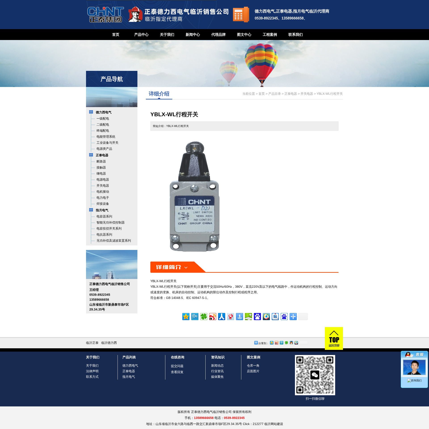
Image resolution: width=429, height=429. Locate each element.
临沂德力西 (109, 342)
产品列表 (129, 357)
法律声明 (92, 371)
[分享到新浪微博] (212, 316)
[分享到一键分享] (239, 316)
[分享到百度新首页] (284, 316)
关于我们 (167, 34)
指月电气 (128, 376)
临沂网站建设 (273, 424)
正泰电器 (290, 93)
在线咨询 (177, 357)
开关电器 (307, 93)
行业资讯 (217, 371)
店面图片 (253, 371)
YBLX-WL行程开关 (330, 93)
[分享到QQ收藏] (266, 316)
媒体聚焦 (217, 376)
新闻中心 (193, 34)
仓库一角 (253, 365)
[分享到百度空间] (248, 316)
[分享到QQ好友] (291, 342)
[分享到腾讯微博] (194, 316)
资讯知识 (218, 357)
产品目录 (274, 93)
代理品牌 (218, 34)
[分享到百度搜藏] (257, 316)
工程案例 (270, 34)
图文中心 (244, 34)
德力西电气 (130, 365)
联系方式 (92, 376)
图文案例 (253, 357)
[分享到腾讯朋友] (203, 316)
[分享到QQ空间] (185, 316)
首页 (115, 34)
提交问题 (177, 366)
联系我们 (295, 34)
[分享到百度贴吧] (275, 316)
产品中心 (141, 34)
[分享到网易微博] (230, 316)
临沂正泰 (92, 342)
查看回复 (177, 372)
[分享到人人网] (221, 316)
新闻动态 (217, 365)
